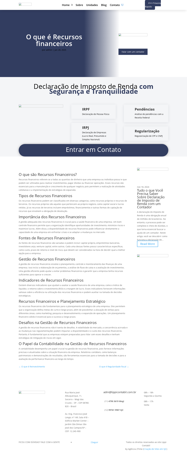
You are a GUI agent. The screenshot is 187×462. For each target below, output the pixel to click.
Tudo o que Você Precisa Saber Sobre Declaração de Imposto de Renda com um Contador (151, 198)
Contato (115, 5)
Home (66, 5)
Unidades (92, 5)
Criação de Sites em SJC (155, 449)
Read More (147, 244)
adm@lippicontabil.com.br (119, 392)
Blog (104, 5)
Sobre (79, 5)
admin (49, 49)
